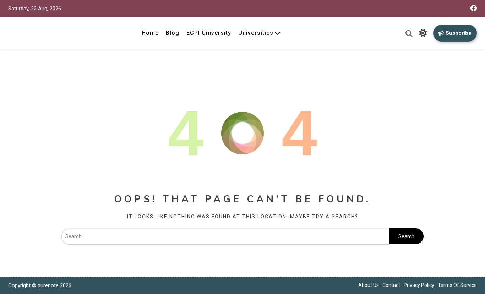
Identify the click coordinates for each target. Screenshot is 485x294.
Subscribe (459, 33)
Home (150, 32)
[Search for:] (225, 236)
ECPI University (208, 32)
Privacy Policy (419, 285)
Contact (391, 285)
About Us (368, 285)
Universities (255, 32)
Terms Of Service (457, 285)
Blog (172, 32)
